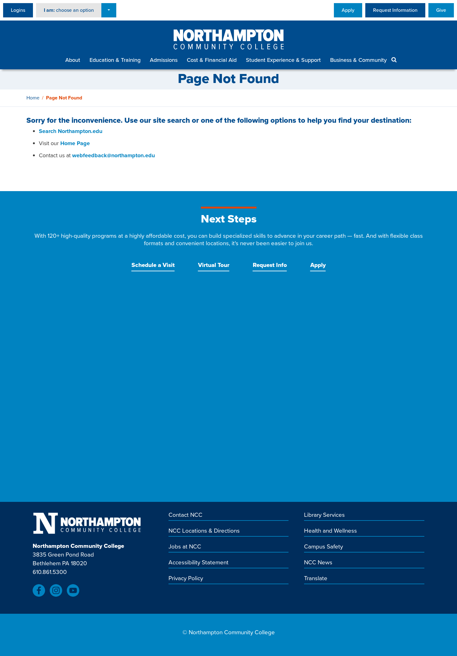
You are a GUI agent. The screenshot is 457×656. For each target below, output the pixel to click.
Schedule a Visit (153, 264)
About (72, 60)
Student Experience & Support (283, 60)
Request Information (395, 10)
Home (32, 97)
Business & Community (358, 60)
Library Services (324, 515)
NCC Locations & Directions (204, 531)
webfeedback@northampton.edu (113, 155)
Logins (18, 10)
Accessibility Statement (198, 563)
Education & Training (115, 60)
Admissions (164, 60)
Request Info (270, 264)
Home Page (75, 143)
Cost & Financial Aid (212, 60)
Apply (348, 10)
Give (441, 10)
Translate (315, 579)
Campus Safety (323, 547)
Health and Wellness (330, 531)
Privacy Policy (185, 579)
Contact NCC (185, 515)
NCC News (318, 563)
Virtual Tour (213, 264)
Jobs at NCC (184, 547)
